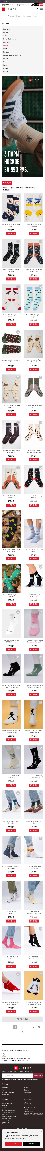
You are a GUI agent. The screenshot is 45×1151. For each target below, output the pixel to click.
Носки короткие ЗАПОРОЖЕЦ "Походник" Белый (11, 731)
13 (39, 1027)
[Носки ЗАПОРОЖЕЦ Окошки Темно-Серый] (11, 529)
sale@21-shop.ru (29, 1111)
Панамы (6, 52)
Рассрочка (5, 1094)
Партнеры (27, 1092)
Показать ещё (22, 1019)
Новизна (5, 188)
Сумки (5, 65)
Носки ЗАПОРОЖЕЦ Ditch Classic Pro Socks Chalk (33, 912)
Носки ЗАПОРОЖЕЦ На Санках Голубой (34, 550)
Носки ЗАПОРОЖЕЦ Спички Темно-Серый (33, 270)
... (33, 1027)
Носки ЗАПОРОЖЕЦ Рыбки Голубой (34, 316)
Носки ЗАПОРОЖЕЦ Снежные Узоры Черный (34, 958)
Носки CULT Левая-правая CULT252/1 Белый (11, 641)
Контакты (5, 1108)
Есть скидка (6, 190)
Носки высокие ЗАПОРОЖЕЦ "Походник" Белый (33, 731)
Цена (12, 188)
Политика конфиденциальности (9, 1115)
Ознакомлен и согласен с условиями (21, 1079)
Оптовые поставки (8, 1092)
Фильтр (7, 183)
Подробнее (31, 1144)
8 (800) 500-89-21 (8, 5)
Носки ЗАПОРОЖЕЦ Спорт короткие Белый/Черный (34, 1003)
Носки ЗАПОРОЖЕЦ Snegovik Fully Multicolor (11, 822)
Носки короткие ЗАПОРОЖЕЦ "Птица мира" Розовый (34, 641)
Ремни (5, 58)
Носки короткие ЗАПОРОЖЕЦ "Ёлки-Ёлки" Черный (11, 686)
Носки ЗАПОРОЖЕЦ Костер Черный (34, 496)
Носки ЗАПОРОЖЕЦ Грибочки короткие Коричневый (11, 361)
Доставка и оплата (8, 1103)
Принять (13, 1144)
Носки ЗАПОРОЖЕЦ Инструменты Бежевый (34, 451)
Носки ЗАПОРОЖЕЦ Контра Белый (11, 912)
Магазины (5, 1088)
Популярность (30, 188)
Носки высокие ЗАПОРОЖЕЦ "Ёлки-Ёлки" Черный (33, 777)
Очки (5, 49)
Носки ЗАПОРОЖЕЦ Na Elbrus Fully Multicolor (11, 867)
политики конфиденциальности (30, 1079)
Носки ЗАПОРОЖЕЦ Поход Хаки (34, 406)
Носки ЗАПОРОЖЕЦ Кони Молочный (33, 225)
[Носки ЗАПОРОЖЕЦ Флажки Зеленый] (11, 578)
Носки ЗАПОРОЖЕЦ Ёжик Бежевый (33, 361)
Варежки (6, 32)
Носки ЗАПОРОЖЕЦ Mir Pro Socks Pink (11, 958)
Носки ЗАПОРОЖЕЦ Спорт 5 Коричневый (11, 451)
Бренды (26, 1090)
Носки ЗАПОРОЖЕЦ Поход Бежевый (11, 496)
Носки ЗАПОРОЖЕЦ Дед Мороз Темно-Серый (33, 596)
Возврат (4, 1105)
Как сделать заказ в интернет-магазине (8, 1111)
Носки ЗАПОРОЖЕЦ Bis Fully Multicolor (33, 822)
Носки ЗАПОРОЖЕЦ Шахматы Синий (11, 225)
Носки (5, 45)
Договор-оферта (7, 1118)
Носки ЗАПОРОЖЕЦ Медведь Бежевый (11, 406)
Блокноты (6, 29)
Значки (5, 35)
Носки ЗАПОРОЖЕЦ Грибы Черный (11, 270)
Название (19, 188)
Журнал (26, 1088)
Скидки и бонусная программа (8, 1122)
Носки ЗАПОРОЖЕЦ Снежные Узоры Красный (11, 1003)
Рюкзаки (6, 62)
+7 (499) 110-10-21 (30, 1107)
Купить (11, 233)
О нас (3, 1090)
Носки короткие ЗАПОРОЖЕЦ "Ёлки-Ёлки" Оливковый (34, 686)
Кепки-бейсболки (9, 39)
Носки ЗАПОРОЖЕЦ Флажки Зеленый (11, 596)
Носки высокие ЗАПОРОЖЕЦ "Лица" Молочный (11, 777)
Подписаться (38, 1075)
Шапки (5, 68)
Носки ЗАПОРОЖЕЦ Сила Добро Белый (33, 867)
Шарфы (5, 72)
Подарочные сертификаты (12, 55)
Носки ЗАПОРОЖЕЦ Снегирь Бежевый (11, 316)
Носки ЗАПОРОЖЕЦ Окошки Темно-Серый (11, 550)
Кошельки (6, 42)
